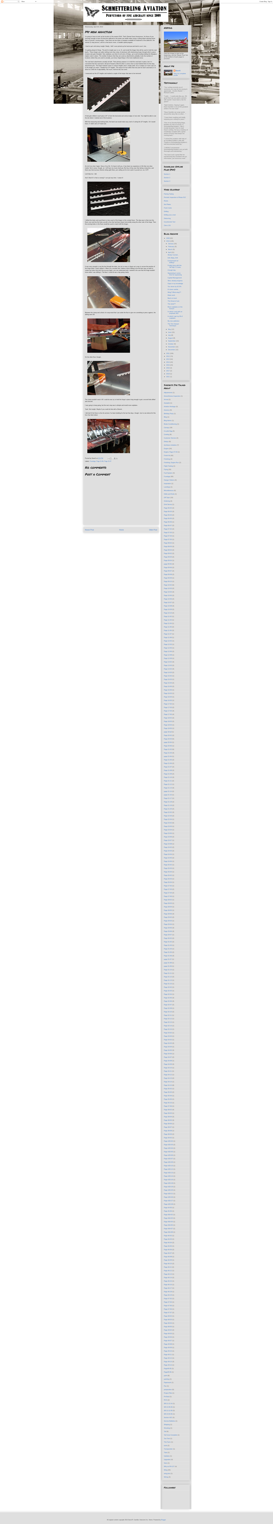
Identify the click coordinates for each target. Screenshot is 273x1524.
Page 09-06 (168, 567)
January (171, 243)
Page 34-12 (168, 1074)
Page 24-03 (168, 851)
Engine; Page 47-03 (170, 452)
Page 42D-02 (168, 1141)
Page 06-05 (168, 518)
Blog (165, 417)
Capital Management (175, 278)
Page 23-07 (168, 840)
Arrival (166, 399)
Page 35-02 (168, 1088)
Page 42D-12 (168, 1169)
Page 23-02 (168, 823)
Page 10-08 (168, 606)
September (172, 341)
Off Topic (167, 497)
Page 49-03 (168, 1333)
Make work (171, 295)
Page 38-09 (168, 1134)
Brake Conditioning (170, 424)
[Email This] (109, 458)
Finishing (167, 459)
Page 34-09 (168, 1064)
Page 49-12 (168, 1358)
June (170, 332)
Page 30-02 (168, 938)
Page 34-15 (168, 1085)
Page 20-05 (168, 746)
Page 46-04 (168, 1242)
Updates (167, 1456)
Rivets (166, 201)
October (171, 344)
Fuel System (168, 473)
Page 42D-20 (168, 1190)
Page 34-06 (168, 1053)
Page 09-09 (168, 578)
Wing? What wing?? (174, 292)
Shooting (167, 1428)
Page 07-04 (168, 536)
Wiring (166, 1477)
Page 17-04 (168, 711)
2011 (168, 353)
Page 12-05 (168, 648)
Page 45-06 (168, 1211)
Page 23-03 (168, 826)
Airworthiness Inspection (172, 396)
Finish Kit (167, 455)
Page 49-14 (168, 1365)
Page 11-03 (168, 620)
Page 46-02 (168, 1235)
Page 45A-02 (168, 1214)
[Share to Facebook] (115, 458)
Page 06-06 (168, 522)
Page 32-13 (168, 1022)
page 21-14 (168, 791)
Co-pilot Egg (168, 431)
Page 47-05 (168, 1305)
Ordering (167, 501)
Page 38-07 (168, 1127)
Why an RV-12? (169, 1466)
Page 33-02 (168, 1033)
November (172, 347)
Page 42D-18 (168, 1183)
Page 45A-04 (168, 1221)
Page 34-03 (168, 1043)
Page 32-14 (168, 1026)
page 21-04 (168, 756)
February (171, 246)
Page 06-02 (168, 508)
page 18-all (167, 732)
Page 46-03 (168, 1239)
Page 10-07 (168, 602)
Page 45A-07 (168, 1228)
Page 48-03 (168, 1319)
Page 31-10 (168, 970)
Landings (167, 487)
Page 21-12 (168, 784)
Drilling (166, 211)
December (172, 349)
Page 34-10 (168, 1068)
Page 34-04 (168, 1047)
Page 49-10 (168, 1351)
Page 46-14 (168, 1277)
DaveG (178, 70)
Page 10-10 (168, 613)
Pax (165, 1386)
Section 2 (167, 177)
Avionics (166, 410)
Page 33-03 (168, 1036)
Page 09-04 (168, 560)
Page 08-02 (168, 543)
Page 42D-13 (168, 1173)
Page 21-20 (168, 809)
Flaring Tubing (169, 194)
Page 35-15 (168, 1103)
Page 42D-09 (168, 1162)
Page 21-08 (168, 770)
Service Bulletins (169, 1421)
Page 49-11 (168, 1354)
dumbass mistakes (170, 445)
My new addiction (173, 321)
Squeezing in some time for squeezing (175, 274)
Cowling (166, 434)
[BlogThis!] (111, 458)
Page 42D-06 (168, 1155)
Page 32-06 (168, 1001)
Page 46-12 (168, 1270)
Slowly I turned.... (173, 255)
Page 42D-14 (168, 1176)
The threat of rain (173, 301)
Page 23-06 (168, 837)
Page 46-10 (168, 1263)
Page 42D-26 (168, 1197)
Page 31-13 (168, 980)
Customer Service (170, 438)
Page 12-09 (168, 658)
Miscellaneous (169, 490)
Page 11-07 (168, 634)
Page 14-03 (168, 672)
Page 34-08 (168, 1061)
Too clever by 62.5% (174, 286)
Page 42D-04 (168, 1148)
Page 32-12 (168, 1018)
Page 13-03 (168, 665)
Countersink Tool (169, 222)
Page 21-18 (168, 802)
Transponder (168, 1449)
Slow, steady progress (175, 280)
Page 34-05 (168, 1050)
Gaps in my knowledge (175, 283)
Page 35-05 (168, 1099)
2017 (168, 371)
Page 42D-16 (168, 1179)
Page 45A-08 (168, 1232)
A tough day (172, 270)
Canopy (166, 427)
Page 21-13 (168, 788)
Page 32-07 (168, 1005)
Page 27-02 (168, 886)
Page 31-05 (168, 952)
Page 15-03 (168, 679)
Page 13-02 (168, 662)
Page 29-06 (168, 931)
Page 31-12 (168, 977)
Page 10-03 (168, 588)
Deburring (167, 218)
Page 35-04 (168, 1095)
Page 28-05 (168, 910)
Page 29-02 (168, 917)
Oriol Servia (168, 504)
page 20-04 (168, 742)
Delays (166, 441)
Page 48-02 (168, 1316)
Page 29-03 (168, 921)
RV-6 (165, 1400)
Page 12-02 (168, 641)
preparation (168, 1389)
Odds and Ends (169, 494)
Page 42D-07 (168, 1158)
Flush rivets (168, 208)
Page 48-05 (168, 1326)
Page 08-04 (168, 550)
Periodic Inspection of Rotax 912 (175, 197)
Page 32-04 (168, 994)
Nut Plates (167, 204)
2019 (168, 374)
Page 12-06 (168, 651)
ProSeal (166, 1396)
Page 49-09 (168, 1347)
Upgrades (167, 1459)
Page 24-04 (168, 854)
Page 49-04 (168, 1337)
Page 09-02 (168, 553)
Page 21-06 (99, 461)
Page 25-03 (168, 868)
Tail (165, 1431)
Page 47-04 (168, 1302)
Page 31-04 (168, 949)
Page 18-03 (168, 721)
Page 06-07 (168, 525)
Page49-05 (167, 1368)
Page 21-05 (168, 760)
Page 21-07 (107, 461)
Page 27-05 (168, 896)
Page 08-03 (168, 546)
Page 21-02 (168, 749)
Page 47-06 (168, 1309)
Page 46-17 (168, 1288)
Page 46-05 (168, 1246)
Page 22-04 (168, 819)
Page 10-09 (168, 609)
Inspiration (167, 483)
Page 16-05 (168, 700)
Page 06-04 (168, 515)
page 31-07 (168, 959)
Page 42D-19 (168, 1186)
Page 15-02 (168, 676)
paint (165, 1375)
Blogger (163, 1520)
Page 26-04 (168, 882)
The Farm (167, 1442)
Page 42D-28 (168, 1204)
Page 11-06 (168, 630)
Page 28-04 (168, 907)
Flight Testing (168, 466)
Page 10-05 (168, 595)
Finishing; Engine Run (171, 462)
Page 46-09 (168, 1260)
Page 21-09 (168, 774)
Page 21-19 (168, 805)
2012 (168, 356)
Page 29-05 (168, 928)
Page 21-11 (168, 781)
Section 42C (168, 1417)
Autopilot (167, 403)
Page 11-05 (168, 627)
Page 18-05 (168, 728)
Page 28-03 (168, 903)
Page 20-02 (168, 735)
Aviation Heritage (169, 406)
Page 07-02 (168, 529)
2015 (168, 365)
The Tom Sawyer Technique (173, 324)
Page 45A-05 (168, 1225)
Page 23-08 (168, 844)
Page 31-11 (168, 973)
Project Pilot (168, 1393)
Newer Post (89, 530)
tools (165, 1445)
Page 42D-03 (168, 1144)
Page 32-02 (168, 987)
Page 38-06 (168, 1123)
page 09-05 (168, 564)
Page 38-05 (168, 1120)
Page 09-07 (168, 571)
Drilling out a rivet (170, 215)
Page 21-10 (168, 777)
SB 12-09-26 (168, 1407)
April (169, 252)
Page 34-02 (168, 1039)
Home (121, 530)
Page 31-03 (168, 945)
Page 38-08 (168, 1130)
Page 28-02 (168, 900)
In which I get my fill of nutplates (175, 317)
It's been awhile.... (174, 289)
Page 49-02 (168, 1330)
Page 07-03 (168, 532)
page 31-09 (168, 966)
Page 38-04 (168, 1117)
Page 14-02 (168, 669)
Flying (166, 469)
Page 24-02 (168, 847)
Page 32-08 (168, 1008)
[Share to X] (113, 458)
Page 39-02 (168, 1138)
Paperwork (167, 1382)
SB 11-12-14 (168, 1403)
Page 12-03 (168, 644)
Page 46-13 (168, 1274)
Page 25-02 (168, 865)
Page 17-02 (168, 704)
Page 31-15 (168, 983)
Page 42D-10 (168, 1165)
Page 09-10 (168, 581)
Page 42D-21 (168, 1193)
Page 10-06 (168, 599)
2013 (168, 359)
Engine (166, 448)
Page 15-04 (168, 683)
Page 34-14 (168, 1082)
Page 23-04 (168, 830)
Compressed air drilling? (173, 261)
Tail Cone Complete (170, 1435)
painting (166, 1379)
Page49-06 (167, 1372)
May (169, 329)
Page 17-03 (168, 707)
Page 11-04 (168, 623)
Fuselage (93, 461)
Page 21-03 (168, 753)
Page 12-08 (168, 655)
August (170, 338)
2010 (168, 241)
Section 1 (167, 174)
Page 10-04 (168, 592)
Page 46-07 (168, 1253)
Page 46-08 (168, 1256)
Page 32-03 (168, 991)
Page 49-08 (168, 1344)
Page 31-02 (168, 942)
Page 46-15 (168, 1281)
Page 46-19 (168, 1295)
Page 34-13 (168, 1078)
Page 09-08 (168, 574)
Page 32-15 (168, 1029)
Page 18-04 (168, 725)
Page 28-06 (168, 914)
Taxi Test (167, 1438)
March (170, 249)
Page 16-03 (168, 693)
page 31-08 (168, 963)
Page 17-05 (168, 714)
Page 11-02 (168, 616)
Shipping (167, 1424)
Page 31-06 (168, 956)
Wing (165, 1470)
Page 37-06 (168, 1106)
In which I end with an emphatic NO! (175, 312)
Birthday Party (168, 413)
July (169, 335)
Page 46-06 (168, 1249)
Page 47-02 (168, 1298)
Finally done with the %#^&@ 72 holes (175, 266)
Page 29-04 (168, 924)
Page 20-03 (168, 739)
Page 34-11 (168, 1071)
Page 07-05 (168, 539)
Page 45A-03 (168, 1218)
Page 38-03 (168, 1113)
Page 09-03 (168, 557)
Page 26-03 (168, 879)
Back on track (172, 298)
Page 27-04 (168, 893)
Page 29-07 (168, 935)
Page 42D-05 (168, 1151)
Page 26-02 (168, 875)
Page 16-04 (168, 697)
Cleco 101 (167, 225)
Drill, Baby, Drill (173, 258)
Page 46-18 (168, 1291)
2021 (168, 376)
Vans (165, 1463)
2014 (168, 362)
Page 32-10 (168, 1012)
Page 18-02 (168, 718)
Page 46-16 (168, 1284)
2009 (168, 238)
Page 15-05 (168, 686)
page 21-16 (168, 795)
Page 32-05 (168, 998)
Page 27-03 (168, 889)
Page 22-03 (168, 816)
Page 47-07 (168, 1312)
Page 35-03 (168, 1092)
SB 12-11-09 (168, 1410)
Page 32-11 (168, 1015)
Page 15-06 (168, 690)
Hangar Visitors (169, 480)
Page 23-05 (168, 833)
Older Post (153, 530)
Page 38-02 (168, 1109)
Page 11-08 (168, 637)
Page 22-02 (168, 812)
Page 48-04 (168, 1323)
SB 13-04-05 (168, 1414)
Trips (165, 1452)
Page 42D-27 (168, 1200)
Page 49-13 (168, 1361)
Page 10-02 (168, 585)
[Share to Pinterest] (117, 458)
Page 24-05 (168, 858)
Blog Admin (167, 420)
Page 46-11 (168, 1267)
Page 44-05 (168, 1207)
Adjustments (168, 392)
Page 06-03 (168, 511)
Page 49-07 (168, 1340)
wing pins (167, 1473)
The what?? (172, 304)
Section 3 (167, 181)
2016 (168, 368)
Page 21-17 (168, 798)
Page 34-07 (168, 1057)
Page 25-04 (168, 872)
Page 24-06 (168, 861)
